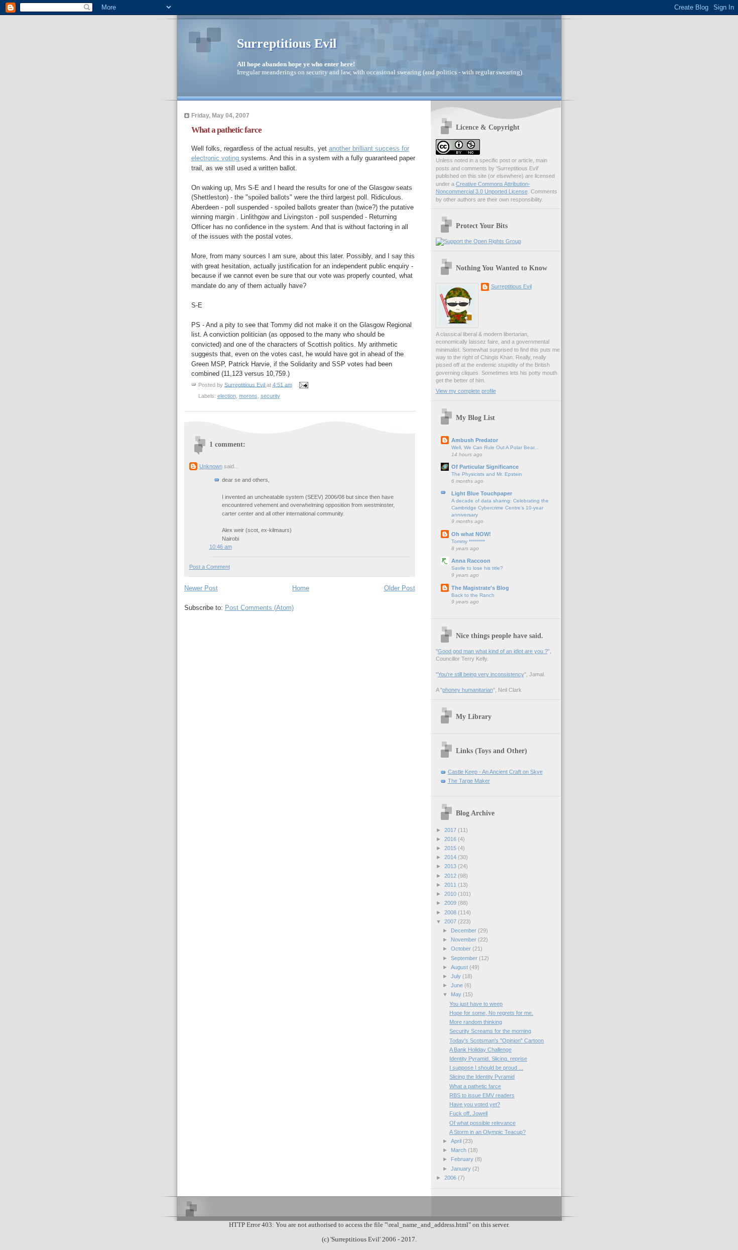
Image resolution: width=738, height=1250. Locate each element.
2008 (451, 912)
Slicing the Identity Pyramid (482, 1077)
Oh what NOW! (471, 534)
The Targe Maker (469, 781)
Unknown (210, 466)
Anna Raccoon (470, 561)
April (457, 1141)
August (460, 967)
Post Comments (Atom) (259, 607)
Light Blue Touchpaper (481, 493)
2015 (451, 848)
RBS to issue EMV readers (482, 1095)
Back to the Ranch (473, 595)
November (464, 939)
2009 (451, 903)
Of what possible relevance (482, 1123)
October (461, 949)
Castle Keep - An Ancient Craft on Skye (495, 772)
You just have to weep (476, 1004)
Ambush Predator (474, 440)
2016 (451, 839)
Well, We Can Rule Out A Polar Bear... (495, 447)
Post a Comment (209, 567)
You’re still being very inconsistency (481, 674)
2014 (451, 857)
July (456, 976)
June (457, 985)
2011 (451, 885)
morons (248, 396)
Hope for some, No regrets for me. (491, 1013)
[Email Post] (303, 384)
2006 (451, 1178)
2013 (451, 866)
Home (300, 588)
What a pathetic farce (475, 1086)
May (457, 994)
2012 (451, 876)
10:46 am (220, 547)
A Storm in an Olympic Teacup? (487, 1132)
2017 (451, 830)
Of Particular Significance (485, 467)
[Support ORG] (478, 241)
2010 (451, 894)
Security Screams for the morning (490, 1031)
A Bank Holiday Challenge (480, 1050)
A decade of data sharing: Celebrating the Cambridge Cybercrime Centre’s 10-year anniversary (500, 507)
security (270, 396)
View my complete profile (466, 391)
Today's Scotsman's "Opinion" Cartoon (496, 1040)
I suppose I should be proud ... (486, 1068)
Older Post (399, 588)
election (226, 396)
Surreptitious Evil (286, 43)
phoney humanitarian (467, 690)
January (461, 1169)
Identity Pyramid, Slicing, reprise (488, 1059)
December (464, 930)
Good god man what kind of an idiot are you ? (493, 651)
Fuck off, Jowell (468, 1113)
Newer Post (201, 588)
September (465, 958)
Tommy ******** (468, 541)
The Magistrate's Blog (480, 588)
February (463, 1159)
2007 (451, 921)
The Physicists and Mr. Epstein (486, 474)
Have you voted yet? (474, 1104)
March (459, 1150)
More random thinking (475, 1022)
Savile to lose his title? (477, 568)
